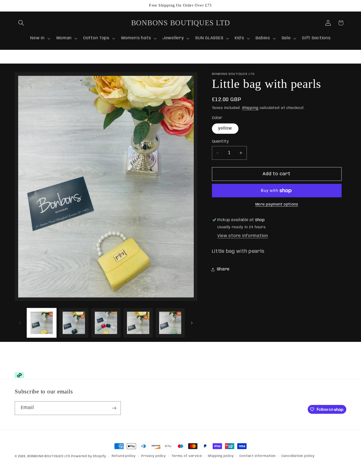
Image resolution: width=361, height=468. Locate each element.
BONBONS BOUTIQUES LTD (49, 456)
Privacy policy (153, 456)
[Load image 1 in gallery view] (41, 322)
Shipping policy (221, 456)
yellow (225, 128)
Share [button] (223, 269)
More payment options (276, 204)
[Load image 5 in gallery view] (170, 322)
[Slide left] (20, 323)
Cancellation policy (298, 456)
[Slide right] (191, 323)
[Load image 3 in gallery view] (106, 322)
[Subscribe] (114, 408)
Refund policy (124, 456)
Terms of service (186, 456)
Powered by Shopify (88, 456)
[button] (21, 22)
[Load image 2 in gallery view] (73, 322)
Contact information (257, 456)
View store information (242, 236)
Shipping (250, 108)
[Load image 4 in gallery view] (138, 322)
